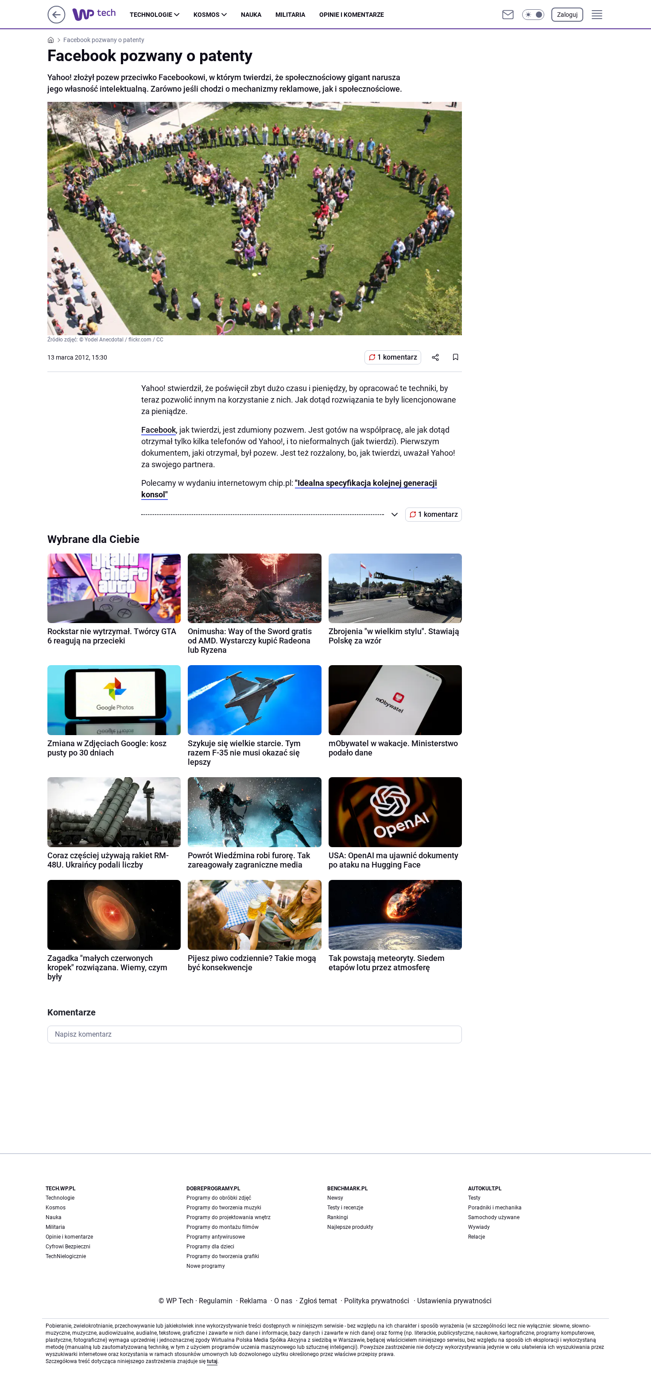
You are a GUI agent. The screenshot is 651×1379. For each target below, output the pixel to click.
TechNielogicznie (66, 1256)
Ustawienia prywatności (453, 1301)
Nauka (251, 14)
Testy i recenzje (345, 1208)
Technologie (151, 14)
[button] (533, 14)
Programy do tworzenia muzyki (223, 1208)
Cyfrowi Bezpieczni (68, 1246)
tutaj (212, 1361)
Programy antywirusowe (215, 1237)
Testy (474, 1198)
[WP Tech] (101, 15)
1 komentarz (397, 357)
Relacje (476, 1237)
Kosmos (207, 14)
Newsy (335, 1198)
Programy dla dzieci (210, 1246)
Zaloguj (567, 14)
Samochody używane (493, 1217)
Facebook (158, 429)
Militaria (290, 14)
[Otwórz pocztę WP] (508, 15)
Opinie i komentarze (351, 14)
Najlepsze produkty (350, 1227)
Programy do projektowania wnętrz (228, 1217)
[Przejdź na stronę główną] (56, 21)
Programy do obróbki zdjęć (218, 1198)
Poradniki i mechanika (495, 1208)
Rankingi (337, 1217)
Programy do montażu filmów (222, 1227)
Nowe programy (205, 1266)
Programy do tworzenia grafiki (222, 1256)
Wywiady (479, 1227)
